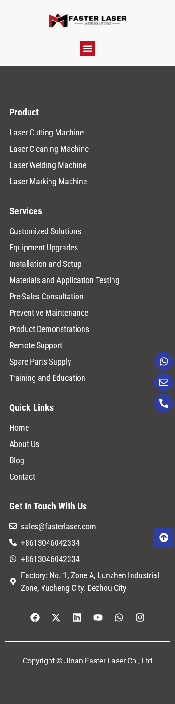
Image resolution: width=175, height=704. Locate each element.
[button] (87, 48)
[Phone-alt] (163, 403)
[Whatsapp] (163, 361)
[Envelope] (163, 382)
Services (25, 211)
